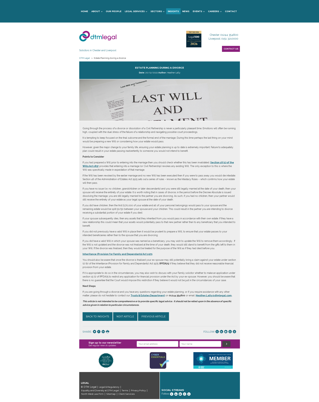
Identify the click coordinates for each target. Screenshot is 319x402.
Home (84, 11)
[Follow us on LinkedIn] (221, 331)
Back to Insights (97, 316)
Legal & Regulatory (109, 387)
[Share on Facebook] (99, 332)
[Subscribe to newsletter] (226, 344)
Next (245, 360)
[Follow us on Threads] (234, 331)
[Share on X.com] (94, 332)
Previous (74, 360)
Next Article (125, 316)
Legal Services (135, 11)
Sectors (156, 11)
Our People (113, 11)
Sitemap (111, 394)
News (185, 11)
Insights (173, 11)
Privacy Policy (138, 390)
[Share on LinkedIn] (103, 332)
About (95, 11)
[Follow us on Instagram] (230, 331)
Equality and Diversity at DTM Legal (100, 390)
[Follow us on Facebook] (225, 331)
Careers (213, 11)
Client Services (126, 394)
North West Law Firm (92, 394)
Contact (231, 11)
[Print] (107, 332)
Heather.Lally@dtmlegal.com (214, 295)
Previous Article (153, 316)
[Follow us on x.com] (217, 331)
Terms (125, 390)
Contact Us (231, 49)
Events (197, 11)
